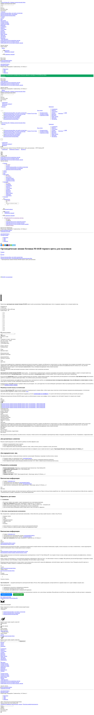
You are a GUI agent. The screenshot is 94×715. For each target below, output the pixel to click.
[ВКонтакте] (1, 245)
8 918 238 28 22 (4, 39)
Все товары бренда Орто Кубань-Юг (9, 598)
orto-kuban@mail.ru (27, 458)
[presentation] (1, 128)
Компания (8, 184)
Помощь (2, 671)
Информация (4, 659)
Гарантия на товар (5, 666)
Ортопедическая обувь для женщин (9, 258)
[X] (7, 245)
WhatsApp (5, 72)
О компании (3, 648)
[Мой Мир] (5, 245)
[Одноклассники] (3, 245)
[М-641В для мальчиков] (6, 277)
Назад (8, 164)
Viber (4, 70)
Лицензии (3, 657)
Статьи (2, 634)
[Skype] (13, 245)
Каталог (8, 165)
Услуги (2, 645)
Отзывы (2, 652)
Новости (3, 650)
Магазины (3, 662)
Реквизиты (3, 667)
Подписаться (22, 641)
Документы (3, 658)
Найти (2, 707)
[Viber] (9, 245)
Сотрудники (3, 651)
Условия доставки (5, 664)
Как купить (8, 177)
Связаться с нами (18, 594)
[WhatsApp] (11, 245)
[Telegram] (15, 245)
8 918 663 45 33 (11, 481)
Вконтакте (5, 69)
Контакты (3, 654)
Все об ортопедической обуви (8, 570)
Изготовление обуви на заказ (7, 544)
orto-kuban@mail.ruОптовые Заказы (5, 65)
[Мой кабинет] (1, 141)
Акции (2, 643)
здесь (27, 391)
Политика (3, 668)
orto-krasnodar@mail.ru (24, 482)
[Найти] (2, 7)
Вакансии (3, 653)
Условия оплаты (4, 663)
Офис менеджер (4, 631)
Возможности (4, 669)
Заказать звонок (9, 225)
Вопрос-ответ (4, 677)
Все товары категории (6, 596)
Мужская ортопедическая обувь (24, 258)
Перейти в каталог (6, 594)
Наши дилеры (4, 656)
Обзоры (2, 678)
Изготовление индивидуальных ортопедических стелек (14, 552)
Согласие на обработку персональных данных (11, 704)
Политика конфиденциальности (30, 704)
